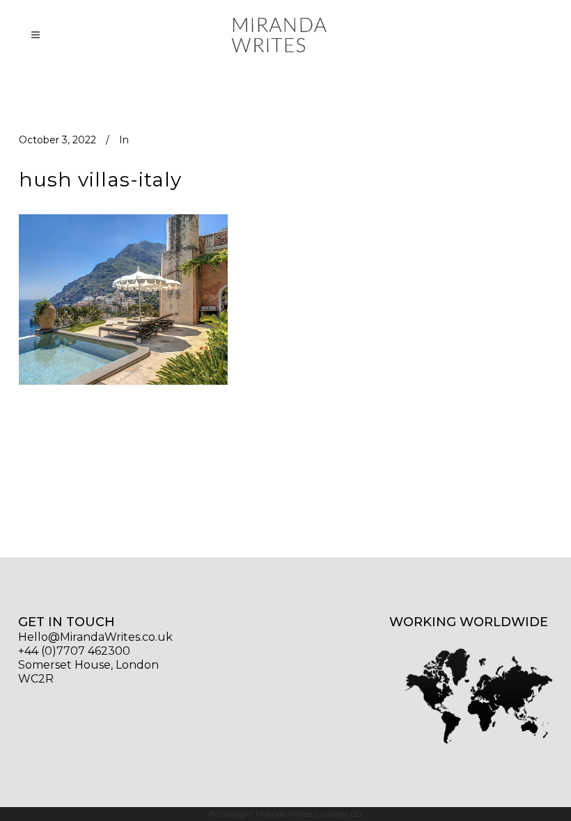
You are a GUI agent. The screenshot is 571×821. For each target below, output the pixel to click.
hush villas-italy (100, 179)
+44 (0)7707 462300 (74, 650)
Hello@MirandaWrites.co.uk (95, 637)
